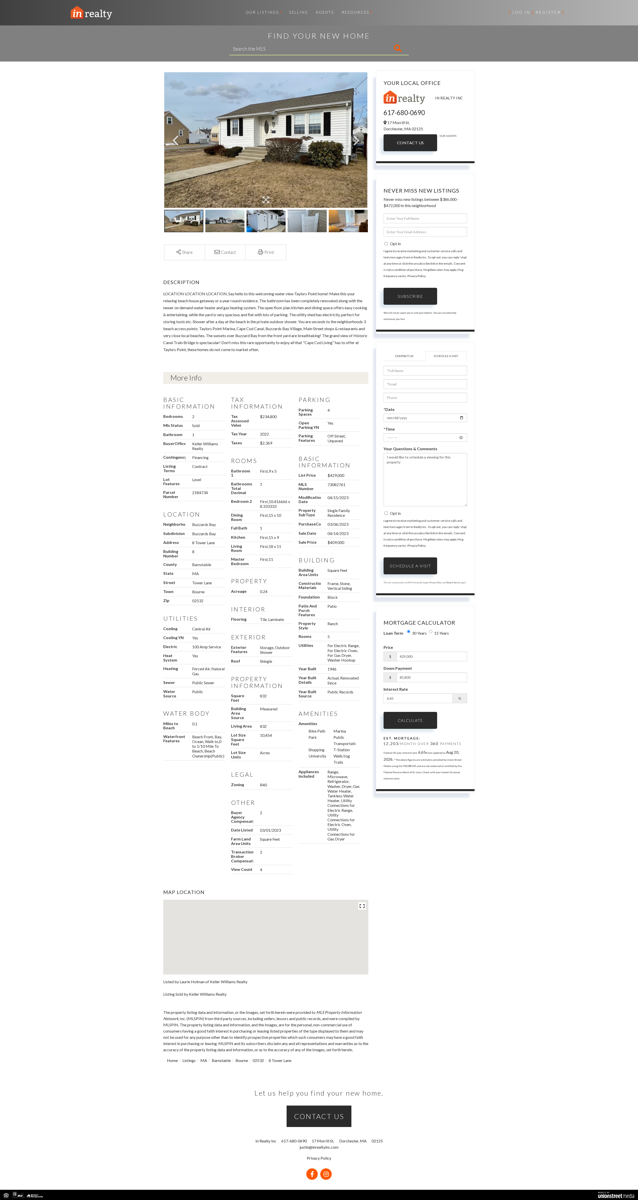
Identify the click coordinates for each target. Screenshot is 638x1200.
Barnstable (221, 1060)
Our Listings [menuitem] (262, 12)
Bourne (242, 1060)
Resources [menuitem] (356, 12)
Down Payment (398, 668)
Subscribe (410, 296)
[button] (377, 48)
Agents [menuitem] (325, 12)
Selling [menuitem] (298, 12)
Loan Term (393, 633)
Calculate (410, 720)
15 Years (441, 633)
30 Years (419, 633)
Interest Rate (396, 689)
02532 (258, 1060)
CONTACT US (319, 1116)
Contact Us (410, 142)
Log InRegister (536, 12)
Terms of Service (453, 582)
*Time (389, 429)
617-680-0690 (404, 113)
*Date (389, 409)
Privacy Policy (416, 276)
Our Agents (448, 135)
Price (388, 647)
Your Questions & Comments (410, 448)
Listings (189, 1060)
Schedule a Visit (446, 356)
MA (203, 1060)
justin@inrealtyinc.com (319, 1147)
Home (172, 1060)
